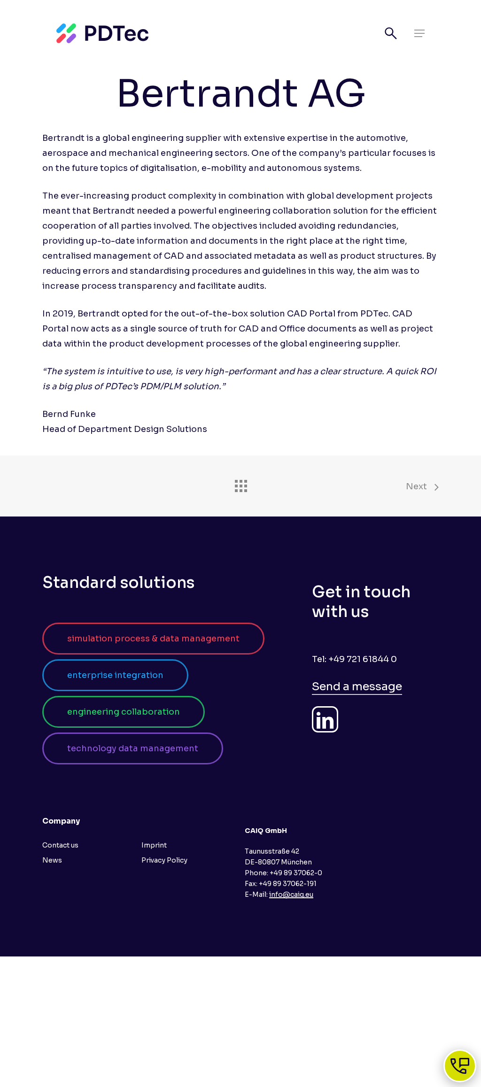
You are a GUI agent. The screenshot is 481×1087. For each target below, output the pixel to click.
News (52, 860)
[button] (419, 33)
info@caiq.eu (291, 894)
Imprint (154, 845)
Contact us (60, 845)
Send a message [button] (357, 686)
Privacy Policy (164, 860)
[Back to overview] (240, 483)
